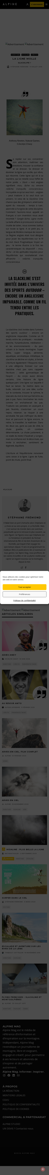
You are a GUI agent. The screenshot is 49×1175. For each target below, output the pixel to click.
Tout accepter (24, 587)
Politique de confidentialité (24, 600)
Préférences (24, 594)
